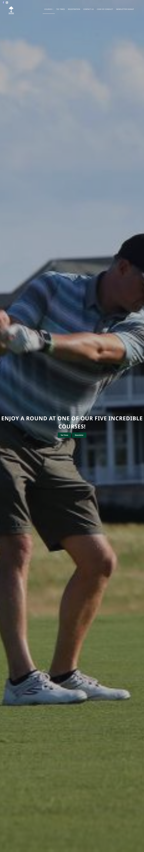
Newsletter (79, 435)
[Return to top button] (140, 848)
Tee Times (64, 435)
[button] (49, 9)
